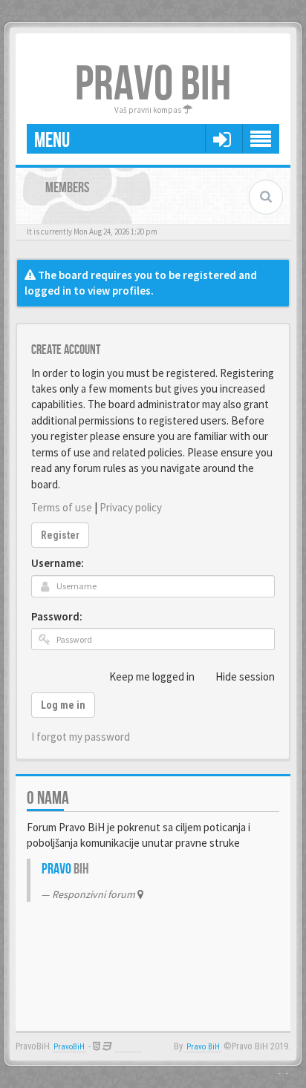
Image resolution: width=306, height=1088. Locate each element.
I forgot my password (80, 737)
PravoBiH (69, 1047)
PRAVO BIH (153, 85)
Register (60, 535)
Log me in (63, 705)
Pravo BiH (203, 1047)
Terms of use (61, 507)
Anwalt (128, 1047)
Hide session (245, 676)
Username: (57, 563)
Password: (56, 616)
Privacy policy (131, 507)
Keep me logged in (152, 676)
